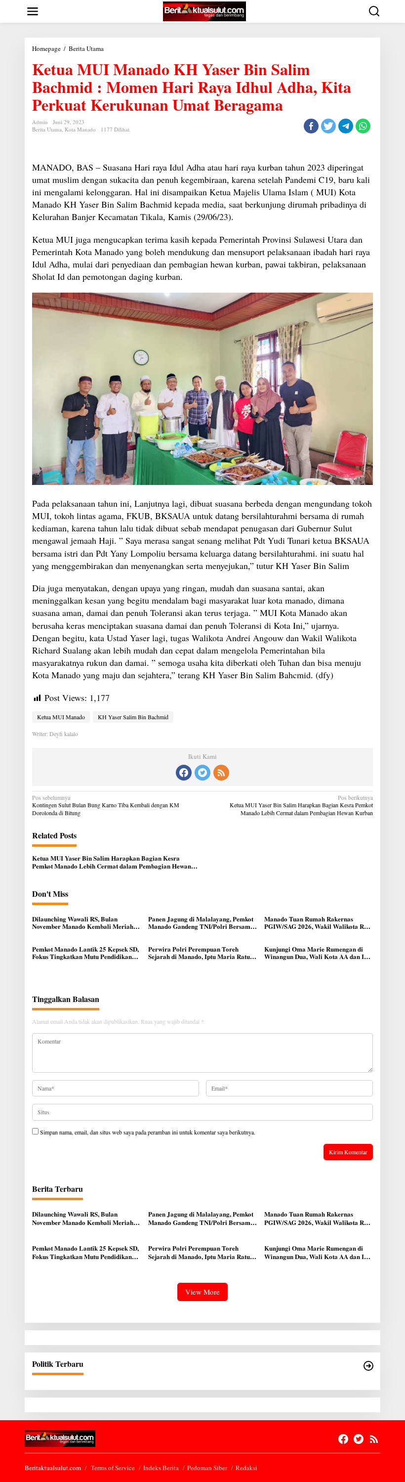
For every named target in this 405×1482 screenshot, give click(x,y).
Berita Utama (47, 129)
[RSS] (221, 773)
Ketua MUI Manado (61, 717)
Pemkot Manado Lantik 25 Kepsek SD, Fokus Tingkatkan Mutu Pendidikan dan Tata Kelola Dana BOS (85, 952)
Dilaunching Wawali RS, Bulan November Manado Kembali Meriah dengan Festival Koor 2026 (82, 922)
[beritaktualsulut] (204, 10)
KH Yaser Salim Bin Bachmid (133, 717)
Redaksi (246, 1467)
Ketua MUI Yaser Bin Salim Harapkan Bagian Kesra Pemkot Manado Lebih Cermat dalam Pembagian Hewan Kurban (301, 805)
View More (202, 1292)
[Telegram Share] (345, 126)
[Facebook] (184, 773)
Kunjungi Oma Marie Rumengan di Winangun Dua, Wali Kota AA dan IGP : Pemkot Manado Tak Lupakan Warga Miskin (318, 952)
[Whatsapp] (363, 126)
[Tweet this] (328, 126)
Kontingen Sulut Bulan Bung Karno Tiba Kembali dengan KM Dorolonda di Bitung (105, 805)
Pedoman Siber (207, 1467)
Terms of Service (113, 1467)
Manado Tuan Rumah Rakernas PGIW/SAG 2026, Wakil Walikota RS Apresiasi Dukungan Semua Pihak (315, 922)
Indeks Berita (161, 1467)
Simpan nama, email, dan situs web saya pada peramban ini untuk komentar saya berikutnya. (147, 1132)
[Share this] (311, 126)
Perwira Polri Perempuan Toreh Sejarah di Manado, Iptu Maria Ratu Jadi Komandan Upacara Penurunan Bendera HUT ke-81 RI (199, 952)
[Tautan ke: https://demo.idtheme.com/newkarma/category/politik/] (368, 1366)
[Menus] (32, 11)
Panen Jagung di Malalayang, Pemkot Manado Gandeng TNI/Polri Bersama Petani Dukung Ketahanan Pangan (201, 922)
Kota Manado (80, 129)
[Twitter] (202, 773)
